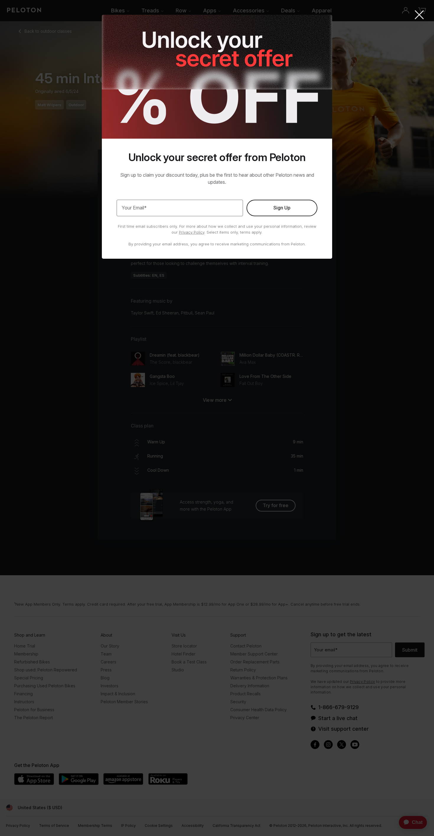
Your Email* (134, 208)
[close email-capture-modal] (419, 15)
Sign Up (282, 208)
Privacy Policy (191, 232)
